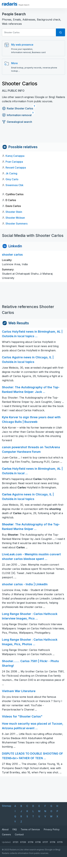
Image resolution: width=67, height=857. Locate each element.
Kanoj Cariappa (15, 155)
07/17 (45, 842)
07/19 (30, 842)
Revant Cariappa (16, 167)
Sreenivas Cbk (14, 185)
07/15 (60, 842)
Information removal (19, 115)
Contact (19, 834)
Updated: (6, 842)
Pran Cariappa (14, 161)
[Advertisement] (33, 135)
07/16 (52, 842)
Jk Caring (11, 173)
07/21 (15, 842)
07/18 (38, 842)
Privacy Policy (52, 829)
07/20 (23, 842)
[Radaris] (9, 4)
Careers (6, 834)
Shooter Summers (16, 223)
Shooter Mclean (15, 217)
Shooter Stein (14, 211)
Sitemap (6, 805)
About (5, 829)
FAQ (15, 829)
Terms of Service (30, 829)
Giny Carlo (12, 179)
